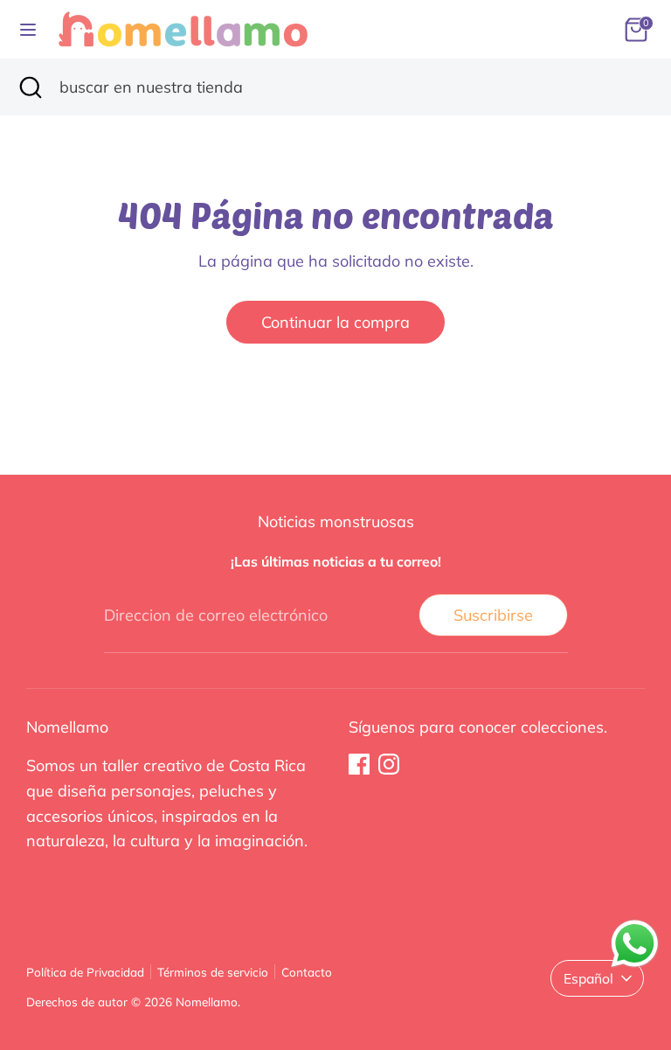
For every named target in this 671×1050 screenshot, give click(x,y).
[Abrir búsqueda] (29, 87)
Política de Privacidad (85, 971)
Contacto (306, 971)
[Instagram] (388, 764)
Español (588, 978)
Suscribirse (493, 615)
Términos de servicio (212, 971)
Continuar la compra (335, 322)
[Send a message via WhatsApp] (634, 943)
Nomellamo (207, 1001)
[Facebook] (359, 764)
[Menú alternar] (27, 29)
